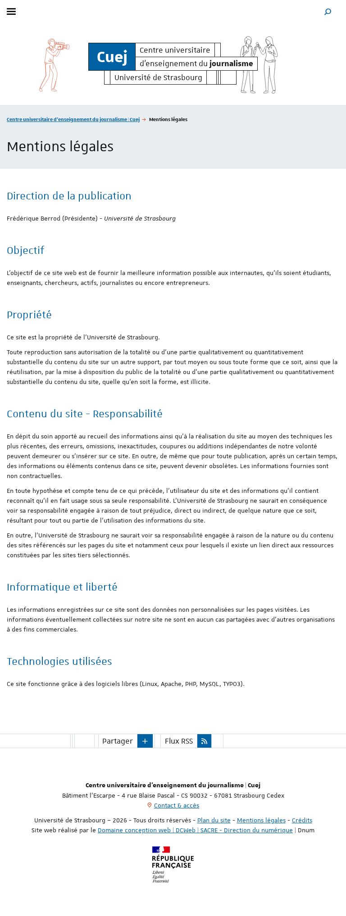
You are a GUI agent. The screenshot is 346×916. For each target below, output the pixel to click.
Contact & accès (176, 805)
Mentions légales (261, 820)
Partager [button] (117, 741)
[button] (328, 11)
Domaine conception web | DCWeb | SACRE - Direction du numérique (195, 830)
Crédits (302, 820)
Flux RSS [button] (179, 741)
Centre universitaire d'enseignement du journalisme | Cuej (73, 119)
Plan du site (214, 820)
